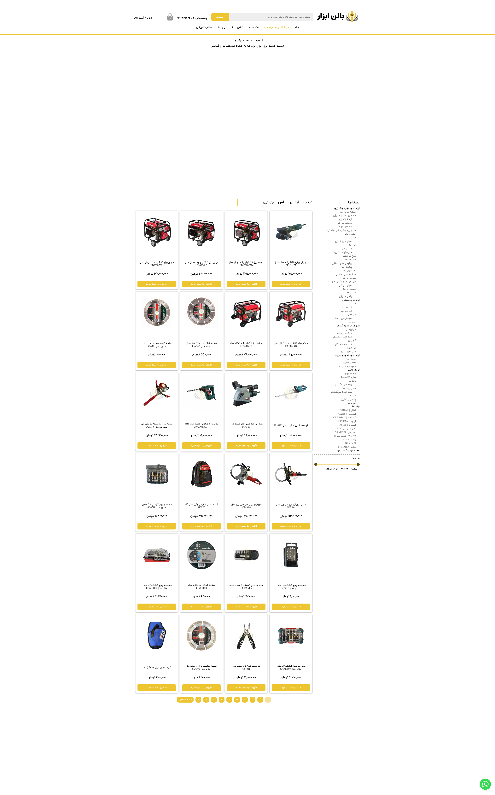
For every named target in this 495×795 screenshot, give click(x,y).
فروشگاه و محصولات (278, 27)
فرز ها (352, 245)
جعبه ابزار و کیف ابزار (348, 451)
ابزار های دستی (351, 300)
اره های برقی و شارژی (344, 215)
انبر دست (347, 307)
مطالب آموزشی (204, 27)
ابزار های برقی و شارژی (347, 208)
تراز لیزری (351, 348)
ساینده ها (350, 259)
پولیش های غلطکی (342, 263)
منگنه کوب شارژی (346, 212)
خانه (297, 27)
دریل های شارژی (343, 241)
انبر (354, 304)
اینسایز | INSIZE (347, 425)
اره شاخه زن (345, 219)
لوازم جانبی (353, 370)
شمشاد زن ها (345, 223)
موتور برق (351, 359)
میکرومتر (351, 329)
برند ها (255, 27)
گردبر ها (352, 403)
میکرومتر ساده (344, 333)
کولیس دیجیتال (343, 344)
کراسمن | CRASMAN (344, 417)
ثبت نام (139, 18)
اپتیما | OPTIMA (347, 421)
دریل (353, 237)
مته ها (352, 395)
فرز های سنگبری (343, 252)
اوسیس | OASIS (347, 414)
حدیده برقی (350, 234)
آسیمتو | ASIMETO (345, 432)
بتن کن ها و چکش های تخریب (339, 282)
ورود (149, 18)
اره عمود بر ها (345, 226)
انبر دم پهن (346, 311)
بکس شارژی (345, 296)
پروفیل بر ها (349, 278)
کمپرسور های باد (347, 366)
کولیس (352, 340)
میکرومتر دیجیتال (342, 337)
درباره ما (222, 27)
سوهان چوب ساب (342, 318)
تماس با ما (237, 27)
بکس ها (351, 293)
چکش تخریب (348, 362)
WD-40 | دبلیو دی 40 (345, 436)
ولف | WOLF (349, 439)
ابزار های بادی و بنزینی (347, 355)
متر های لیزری (348, 351)
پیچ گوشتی (349, 256)
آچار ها (352, 322)
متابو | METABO (347, 447)
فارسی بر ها (349, 289)
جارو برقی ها (349, 270)
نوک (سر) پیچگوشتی (341, 392)
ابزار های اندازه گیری (348, 326)
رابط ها (352, 381)
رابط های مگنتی (343, 384)
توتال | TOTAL (348, 410)
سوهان (352, 315)
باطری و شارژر (348, 399)
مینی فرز (347, 248)
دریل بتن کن (345, 285)
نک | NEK (350, 443)
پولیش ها (346, 267)
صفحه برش (350, 373)
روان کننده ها (348, 377)
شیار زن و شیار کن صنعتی (341, 230)
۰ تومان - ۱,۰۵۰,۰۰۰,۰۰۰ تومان (342, 469)
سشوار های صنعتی (345, 274)
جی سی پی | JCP (346, 428)
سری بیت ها (349, 388)
